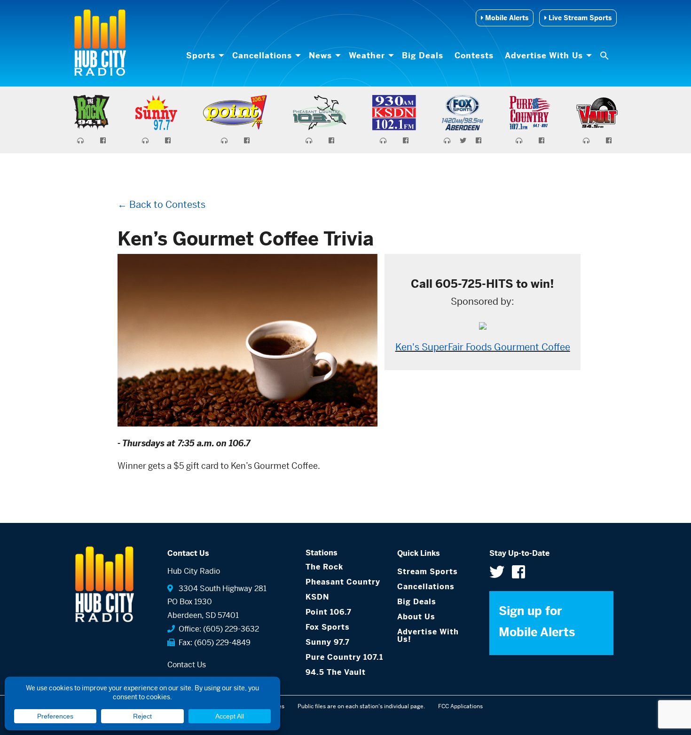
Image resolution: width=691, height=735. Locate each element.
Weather (367, 55)
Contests (474, 55)
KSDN (317, 597)
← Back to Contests (161, 205)
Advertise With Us (544, 55)
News (320, 55)
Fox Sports (328, 627)
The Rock (324, 567)
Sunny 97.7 (328, 642)
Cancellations (262, 55)
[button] (605, 55)
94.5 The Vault (336, 672)
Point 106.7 (329, 612)
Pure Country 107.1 (344, 657)
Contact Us (186, 665)
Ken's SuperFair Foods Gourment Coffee (482, 347)
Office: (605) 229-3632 (217, 629)
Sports (200, 55)
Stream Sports (427, 572)
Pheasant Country (343, 582)
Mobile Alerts (505, 18)
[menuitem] (204, 55)
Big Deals (422, 55)
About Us (416, 617)
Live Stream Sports (579, 18)
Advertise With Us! (428, 635)
